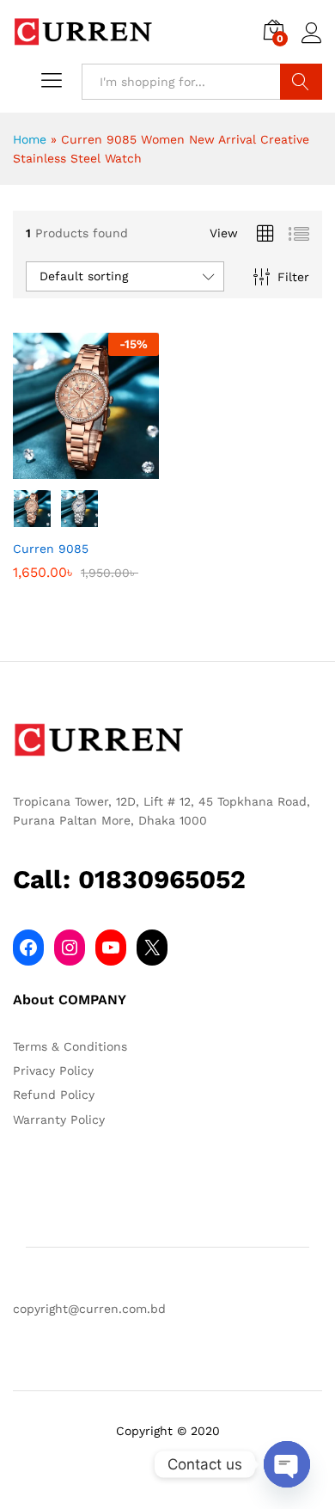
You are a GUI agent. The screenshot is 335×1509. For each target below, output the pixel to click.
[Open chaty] (287, 1464)
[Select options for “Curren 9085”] (66, 468)
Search (301, 82)
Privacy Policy (53, 1070)
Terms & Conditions (70, 1046)
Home (29, 139)
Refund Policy (53, 1094)
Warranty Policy (59, 1119)
